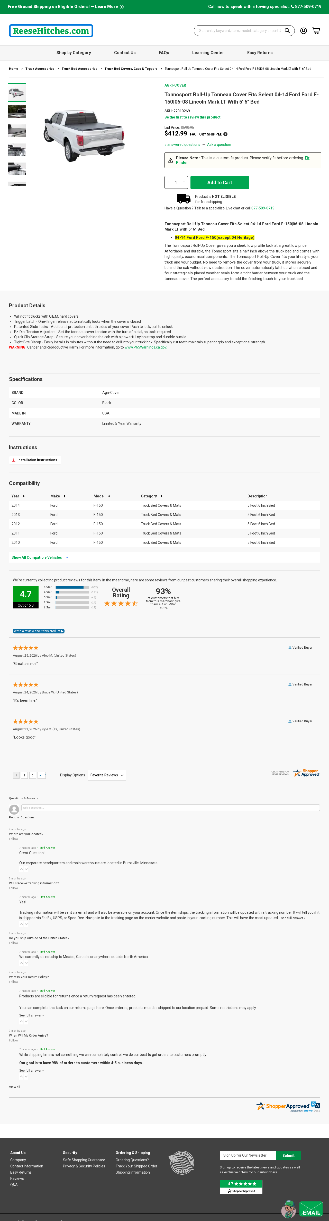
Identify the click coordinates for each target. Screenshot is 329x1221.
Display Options (72, 775)
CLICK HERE (35, 460)
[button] (17, 111)
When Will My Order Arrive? (28, 1035)
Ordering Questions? (132, 1160)
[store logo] (51, 30)
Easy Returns (21, 1172)
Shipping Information (133, 1172)
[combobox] (244, 30)
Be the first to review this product (192, 117)
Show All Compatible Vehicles (37, 557)
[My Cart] (316, 30)
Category (149, 496)
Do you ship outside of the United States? (39, 938)
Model (99, 496)
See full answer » (293, 918)
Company (18, 1160)
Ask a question (219, 144)
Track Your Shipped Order (136, 1166)
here (100, 1008)
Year (15, 496)
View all (14, 1087)
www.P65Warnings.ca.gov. (146, 347)
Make (55, 496)
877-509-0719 (307, 6)
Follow (13, 839)
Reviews (17, 1178)
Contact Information (26, 1166)
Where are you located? (26, 834)
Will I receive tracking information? (34, 883)
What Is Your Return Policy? (29, 977)
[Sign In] (303, 30)
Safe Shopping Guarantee (84, 1160)
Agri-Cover (175, 85)
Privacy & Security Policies (84, 1166)
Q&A (14, 1185)
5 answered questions (182, 144)
